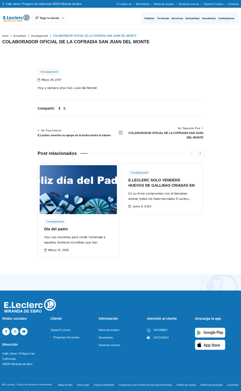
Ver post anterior (51, 130)
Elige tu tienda (49, 18)
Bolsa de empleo (164, 4)
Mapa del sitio (65, 385)
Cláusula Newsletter (104, 385)
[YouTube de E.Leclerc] (23, 331)
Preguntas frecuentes (66, 337)
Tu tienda (163, 18)
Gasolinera (209, 18)
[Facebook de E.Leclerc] (6, 331)
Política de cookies (186, 385)
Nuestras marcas (189, 4)
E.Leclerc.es (124, 4)
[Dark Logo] (16, 18)
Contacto (233, 4)
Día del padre (56, 229)
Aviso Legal (83, 385)
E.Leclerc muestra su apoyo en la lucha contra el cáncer (74, 135)
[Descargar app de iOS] (210, 344)
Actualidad (192, 18)
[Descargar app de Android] (210, 332)
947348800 (160, 330)
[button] (200, 153)
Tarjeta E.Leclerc (213, 4)
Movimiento (143, 4)
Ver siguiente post (189, 128)
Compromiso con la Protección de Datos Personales (145, 385)
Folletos (149, 18)
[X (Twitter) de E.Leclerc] (15, 331)
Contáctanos (226, 18)
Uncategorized (49, 71)
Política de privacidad (212, 385)
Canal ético (233, 385)
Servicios (177, 18)
